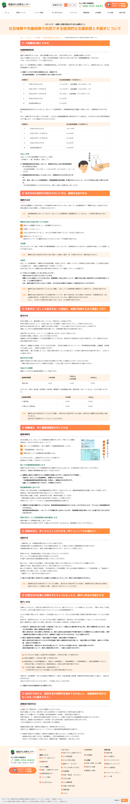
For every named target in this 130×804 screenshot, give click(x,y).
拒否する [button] (117, 800)
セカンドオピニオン (113, 760)
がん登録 (110, 13)
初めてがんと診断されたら (72, 753)
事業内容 (44, 762)
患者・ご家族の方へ (49, 770)
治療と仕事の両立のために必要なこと (52, 37)
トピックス (73, 13)
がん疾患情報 (67, 756)
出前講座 (98, 13)
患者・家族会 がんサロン (72, 775)
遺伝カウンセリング (113, 764)
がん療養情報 (67, 782)
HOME (21, 37)
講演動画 (86, 13)
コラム (65, 793)
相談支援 (122, 13)
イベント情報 (38, 13)
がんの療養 (37, 37)
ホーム (7, 13)
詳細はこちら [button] (63, 801)
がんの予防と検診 (69, 760)
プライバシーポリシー (113, 773)
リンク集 (109, 776)
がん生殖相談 (110, 767)
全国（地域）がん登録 (93, 763)
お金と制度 (67, 778)
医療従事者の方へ (47, 773)
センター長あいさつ (48, 758)
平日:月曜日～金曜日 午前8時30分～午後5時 (23, 760)
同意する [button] (124, 800)
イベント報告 (45, 777)
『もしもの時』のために (71, 767)
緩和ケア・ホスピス (70, 764)
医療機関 (66, 771)
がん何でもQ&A (57, 13)
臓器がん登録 (90, 770)
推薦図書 (66, 790)
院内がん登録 (90, 767)
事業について (20, 13)
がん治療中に (110, 756)
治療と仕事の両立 (69, 786)
